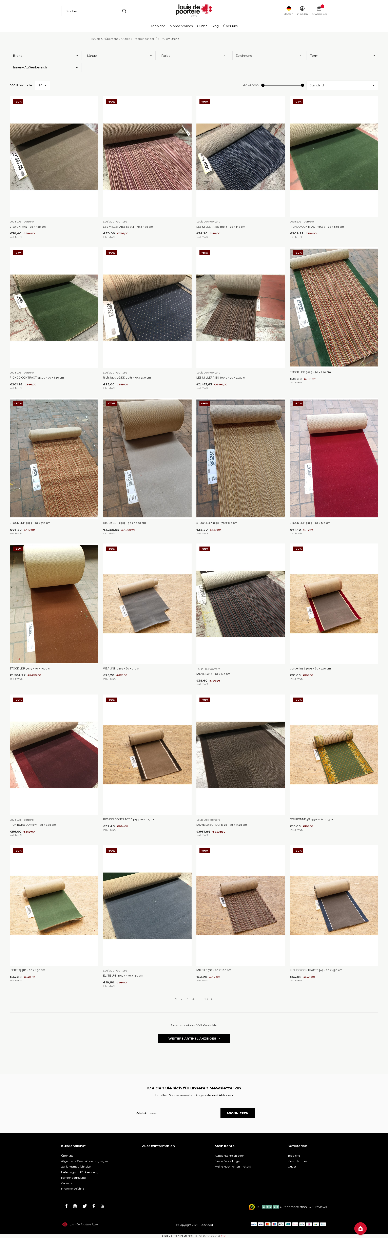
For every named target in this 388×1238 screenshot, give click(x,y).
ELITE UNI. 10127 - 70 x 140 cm (123, 975)
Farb (166, 56)
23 (206, 999)
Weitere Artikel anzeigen (192, 1038)
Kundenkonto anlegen (230, 1155)
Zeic (244, 56)
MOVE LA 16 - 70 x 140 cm (213, 674)
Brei (17, 56)
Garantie (66, 1183)
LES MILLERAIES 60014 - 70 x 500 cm (128, 227)
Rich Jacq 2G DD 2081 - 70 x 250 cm (127, 377)
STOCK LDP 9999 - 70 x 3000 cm (124, 523)
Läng (92, 56)
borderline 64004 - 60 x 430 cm (310, 668)
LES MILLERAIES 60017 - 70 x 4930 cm (221, 377)
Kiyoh (223, 1236)
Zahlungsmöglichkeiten (76, 1166)
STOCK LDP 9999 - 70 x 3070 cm (31, 668)
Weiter (211, 999)
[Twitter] (84, 1206)
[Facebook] (66, 1206)
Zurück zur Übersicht (104, 38)
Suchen (124, 11)
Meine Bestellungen (228, 1161)
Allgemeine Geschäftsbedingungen (84, 1161)
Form (314, 56)
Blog (215, 26)
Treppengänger (143, 38)
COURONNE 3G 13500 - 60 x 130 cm (313, 819)
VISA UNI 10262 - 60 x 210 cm (122, 668)
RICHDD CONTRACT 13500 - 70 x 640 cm (37, 377)
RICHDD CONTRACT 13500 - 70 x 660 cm (317, 227)
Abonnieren (238, 1113)
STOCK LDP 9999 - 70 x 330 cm (30, 523)
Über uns (230, 26)
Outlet (202, 26)
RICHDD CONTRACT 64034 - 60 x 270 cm (130, 819)
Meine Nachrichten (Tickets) (233, 1166)
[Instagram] (75, 1206)
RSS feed (206, 1224)
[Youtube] (102, 1206)
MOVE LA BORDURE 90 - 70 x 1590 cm (221, 825)
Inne (30, 67)
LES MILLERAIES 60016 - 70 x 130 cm (220, 227)
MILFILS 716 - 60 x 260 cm (213, 970)
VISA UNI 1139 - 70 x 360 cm (28, 227)
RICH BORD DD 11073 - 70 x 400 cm (33, 825)
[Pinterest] (94, 1206)
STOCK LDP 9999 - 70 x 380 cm (216, 523)
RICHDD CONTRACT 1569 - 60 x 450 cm (316, 970)
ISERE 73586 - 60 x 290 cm (27, 970)
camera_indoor (360, 1228)
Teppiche (158, 26)
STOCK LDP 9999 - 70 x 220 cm (310, 372)
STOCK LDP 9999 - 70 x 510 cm (310, 523)
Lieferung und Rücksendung (79, 1172)
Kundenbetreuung (73, 1177)
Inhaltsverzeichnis (72, 1188)
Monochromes (181, 26)
